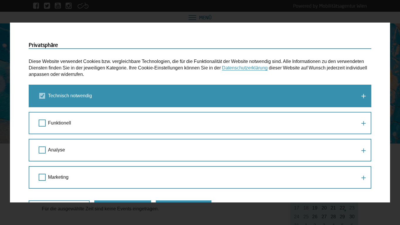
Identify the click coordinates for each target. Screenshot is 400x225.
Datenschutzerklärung (245, 67)
